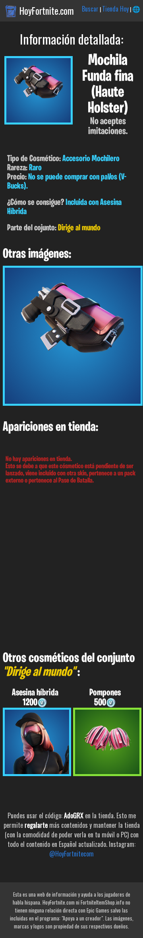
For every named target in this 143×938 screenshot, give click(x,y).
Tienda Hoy (115, 9)
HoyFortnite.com (46, 11)
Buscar (90, 9)
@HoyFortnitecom (71, 853)
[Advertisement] (71, 568)
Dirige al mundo (79, 228)
